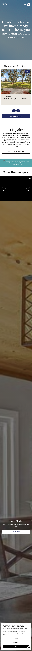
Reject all (16, 638)
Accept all (16, 646)
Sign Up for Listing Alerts (16, 151)
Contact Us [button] (16, 532)
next (18, 110)
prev (14, 110)
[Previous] (4, 189)
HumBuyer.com (17, 164)
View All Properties (16, 116)
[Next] (28, 189)
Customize (16, 642)
